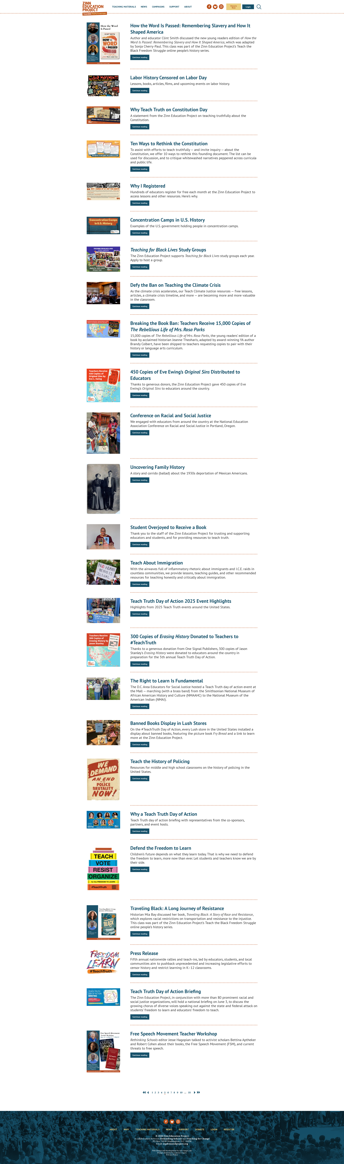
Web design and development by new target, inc (172, 1150)
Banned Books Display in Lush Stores (168, 723)
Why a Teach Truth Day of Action (163, 814)
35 (189, 1092)
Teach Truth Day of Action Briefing (165, 991)
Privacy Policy (172, 1155)
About (188, 7)
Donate (199, 1129)
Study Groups (168, 249)
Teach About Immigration (156, 562)
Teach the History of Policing (160, 761)
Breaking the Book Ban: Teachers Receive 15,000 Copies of (190, 326)
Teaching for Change (198, 1138)
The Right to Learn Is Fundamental (166, 680)
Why (126, 1129)
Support (174, 7)
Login (248, 7)
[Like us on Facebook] (166, 1121)
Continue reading (139, 57)
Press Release (144, 953)
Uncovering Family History (157, 467)
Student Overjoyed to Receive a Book (168, 527)
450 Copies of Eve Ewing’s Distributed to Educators (185, 375)
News (144, 7)
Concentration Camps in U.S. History (167, 220)
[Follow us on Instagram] (178, 1121)
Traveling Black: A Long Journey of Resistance (177, 908)
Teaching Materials (124, 7)
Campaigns (158, 7)
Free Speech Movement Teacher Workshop (173, 1033)
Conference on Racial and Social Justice (170, 415)
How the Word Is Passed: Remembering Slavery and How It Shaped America (190, 28)
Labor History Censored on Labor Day (168, 77)
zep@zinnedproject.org (175, 1143)
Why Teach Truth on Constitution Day (168, 109)
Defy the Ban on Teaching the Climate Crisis (175, 285)
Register (229, 1129)
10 (181, 1092)
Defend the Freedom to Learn (160, 848)
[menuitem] (124, 7)
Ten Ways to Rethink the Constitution (169, 143)
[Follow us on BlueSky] (172, 1121)
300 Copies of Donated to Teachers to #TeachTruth (184, 639)
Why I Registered (147, 186)
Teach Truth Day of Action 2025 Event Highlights (180, 601)
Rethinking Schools (171, 1138)
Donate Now (233, 7)
